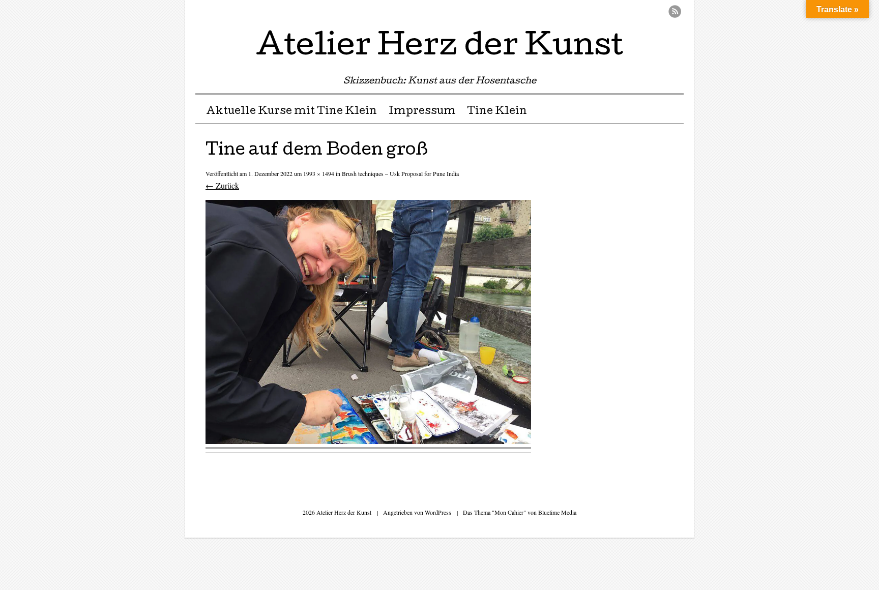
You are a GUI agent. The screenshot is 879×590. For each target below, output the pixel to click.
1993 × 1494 (318, 173)
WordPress (438, 512)
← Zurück (222, 185)
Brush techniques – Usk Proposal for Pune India (400, 173)
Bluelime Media (557, 512)
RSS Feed (674, 11)
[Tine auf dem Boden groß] (368, 440)
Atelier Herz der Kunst (439, 48)
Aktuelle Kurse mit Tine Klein (291, 112)
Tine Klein (497, 112)
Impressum (422, 112)
